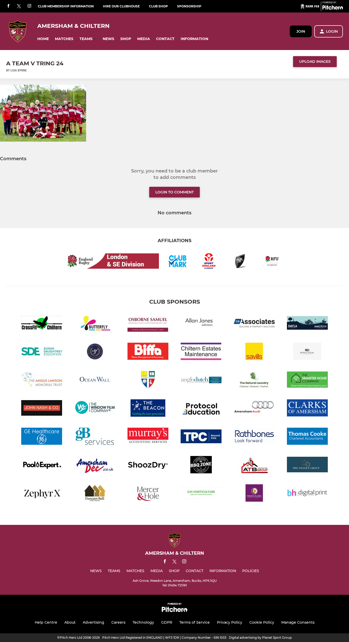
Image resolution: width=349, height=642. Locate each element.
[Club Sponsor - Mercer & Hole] (147, 493)
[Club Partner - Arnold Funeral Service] (94, 352)
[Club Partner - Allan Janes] (201, 324)
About (70, 622)
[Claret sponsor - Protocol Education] (201, 408)
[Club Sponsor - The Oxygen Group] (307, 465)
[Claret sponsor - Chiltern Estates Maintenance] (201, 352)
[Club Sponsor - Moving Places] (254, 493)
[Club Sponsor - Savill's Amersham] (254, 352)
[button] (43, 39)
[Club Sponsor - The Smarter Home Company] (307, 380)
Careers (118, 622)
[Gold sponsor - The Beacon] (147, 408)
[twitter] (19, 6)
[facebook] (8, 6)
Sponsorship (189, 6)
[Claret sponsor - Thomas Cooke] (307, 437)
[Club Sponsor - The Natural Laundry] (254, 380)
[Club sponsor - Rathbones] (254, 437)
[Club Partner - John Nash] (41, 408)
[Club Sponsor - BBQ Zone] (201, 465)
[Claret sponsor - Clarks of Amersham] (307, 408)
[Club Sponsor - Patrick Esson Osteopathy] (307, 352)
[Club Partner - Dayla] (307, 324)
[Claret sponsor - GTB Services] (94, 437)
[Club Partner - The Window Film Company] (94, 408)
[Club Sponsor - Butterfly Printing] (94, 324)
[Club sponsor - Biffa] (147, 352)
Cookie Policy (261, 622)
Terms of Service (194, 622)
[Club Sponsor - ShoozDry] (147, 465)
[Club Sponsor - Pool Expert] (41, 465)
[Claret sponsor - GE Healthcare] (41, 437)
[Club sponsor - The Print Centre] (201, 437)
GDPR (166, 622)
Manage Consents (298, 622)
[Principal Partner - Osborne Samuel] (147, 324)
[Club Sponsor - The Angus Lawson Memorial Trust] (41, 380)
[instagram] (29, 6)
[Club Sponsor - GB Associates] (254, 324)
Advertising (93, 622)
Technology (143, 622)
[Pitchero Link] (332, 8)
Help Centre (46, 622)
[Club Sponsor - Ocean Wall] (94, 380)
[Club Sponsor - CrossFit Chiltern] (41, 324)
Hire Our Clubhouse (121, 6)
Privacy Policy (229, 622)
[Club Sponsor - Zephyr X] (41, 493)
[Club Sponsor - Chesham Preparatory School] (147, 380)
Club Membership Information (66, 6)
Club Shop (158, 6)
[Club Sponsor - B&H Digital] (307, 493)
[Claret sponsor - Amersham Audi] (254, 408)
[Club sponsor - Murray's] (147, 437)
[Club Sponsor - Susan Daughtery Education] (41, 352)
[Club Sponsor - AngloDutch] (201, 380)
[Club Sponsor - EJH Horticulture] (201, 493)
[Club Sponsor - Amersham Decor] (94, 465)
